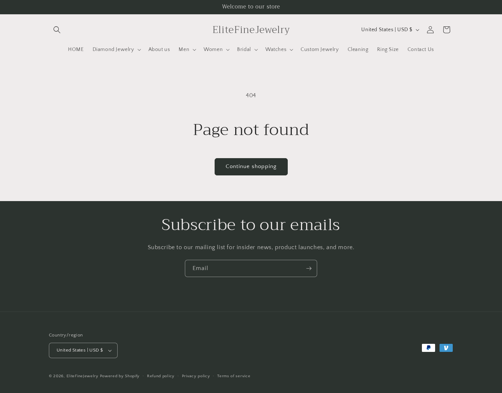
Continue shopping (251, 166)
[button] (57, 30)
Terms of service (233, 376)
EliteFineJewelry (82, 376)
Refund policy (161, 376)
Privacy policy (196, 376)
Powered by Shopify (120, 376)
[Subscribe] (309, 268)
